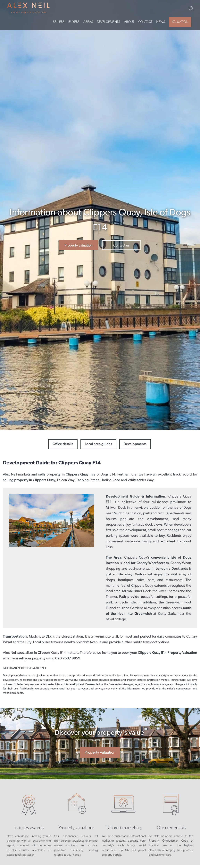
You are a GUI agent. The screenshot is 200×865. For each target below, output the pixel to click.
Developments (108, 22)
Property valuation (79, 246)
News (160, 22)
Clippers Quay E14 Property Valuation (167, 653)
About (129, 22)
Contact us (121, 246)
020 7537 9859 (67, 658)
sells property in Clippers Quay (63, 474)
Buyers (73, 22)
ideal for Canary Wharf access (145, 563)
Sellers (58, 22)
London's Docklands (172, 569)
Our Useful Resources (78, 680)
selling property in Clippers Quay (29, 480)
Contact (145, 22)
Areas (88, 22)
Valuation (180, 22)
